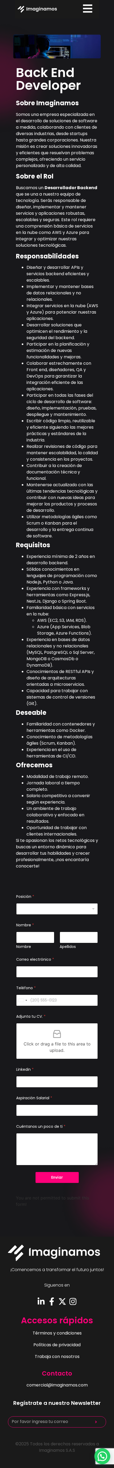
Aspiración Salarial (34, 1098)
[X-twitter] (62, 1301)
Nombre (23, 946)
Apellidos (68, 946)
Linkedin (25, 1069)
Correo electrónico (35, 959)
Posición (25, 896)
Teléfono (26, 988)
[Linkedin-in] (41, 1301)
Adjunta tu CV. (31, 1016)
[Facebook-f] (52, 1301)
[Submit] (96, 1422)
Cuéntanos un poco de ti (40, 1126)
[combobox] (57, 909)
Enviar (57, 1177)
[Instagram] (73, 1301)
